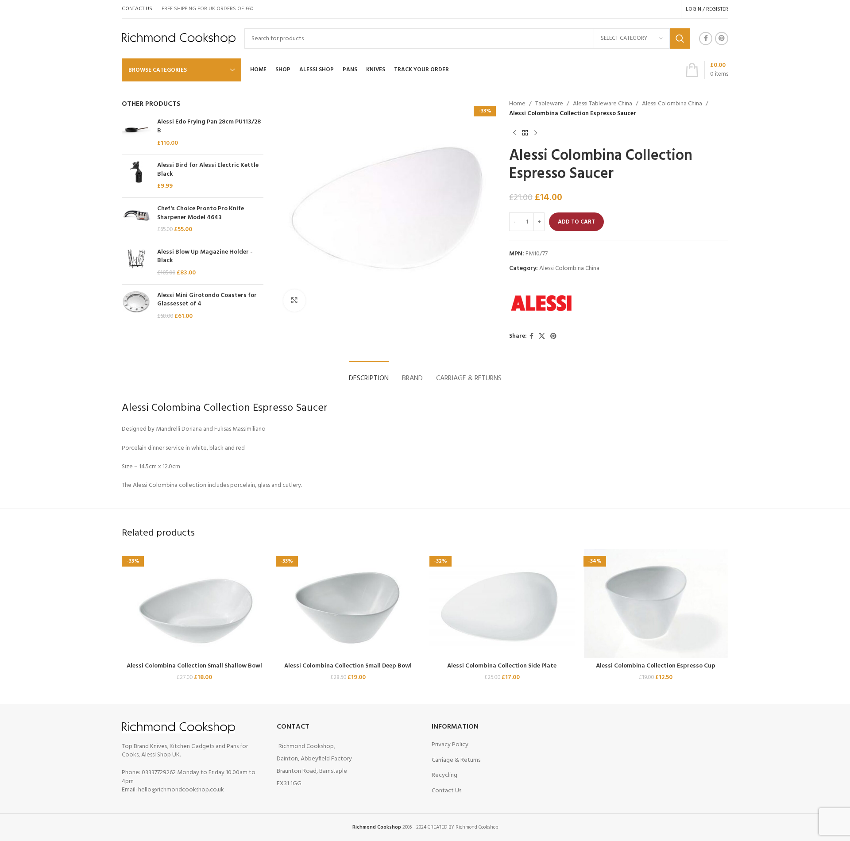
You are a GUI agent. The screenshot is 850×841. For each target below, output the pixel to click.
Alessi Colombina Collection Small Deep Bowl (348, 666)
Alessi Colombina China (672, 104)
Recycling (444, 775)
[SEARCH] (680, 38)
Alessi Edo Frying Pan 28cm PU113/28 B (209, 126)
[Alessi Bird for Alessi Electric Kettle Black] (136, 176)
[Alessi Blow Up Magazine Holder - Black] (136, 263)
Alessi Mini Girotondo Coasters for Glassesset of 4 (207, 300)
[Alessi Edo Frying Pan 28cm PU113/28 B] (136, 132)
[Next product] (535, 133)
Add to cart (576, 222)
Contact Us (446, 791)
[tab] (369, 374)
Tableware (549, 104)
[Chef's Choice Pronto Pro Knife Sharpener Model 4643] (136, 219)
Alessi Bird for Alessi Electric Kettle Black (208, 169)
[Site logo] (179, 39)
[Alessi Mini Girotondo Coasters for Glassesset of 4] (136, 306)
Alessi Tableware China (602, 104)
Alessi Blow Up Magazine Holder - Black (205, 256)
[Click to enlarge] (294, 300)
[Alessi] (542, 302)
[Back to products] (525, 133)
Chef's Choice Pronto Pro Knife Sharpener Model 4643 (200, 213)
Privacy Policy (450, 745)
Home (517, 104)
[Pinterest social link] (721, 38)
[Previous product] (514, 133)
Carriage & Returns (456, 760)
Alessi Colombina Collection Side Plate (501, 666)
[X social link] (542, 336)
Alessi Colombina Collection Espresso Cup (655, 666)
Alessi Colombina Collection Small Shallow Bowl (194, 666)
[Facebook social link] (705, 38)
